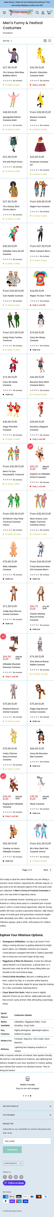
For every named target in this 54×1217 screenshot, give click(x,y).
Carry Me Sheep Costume (37, 339)
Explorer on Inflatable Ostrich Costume (40, 475)
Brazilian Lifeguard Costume (39, 428)
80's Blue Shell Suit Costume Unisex (39, 850)
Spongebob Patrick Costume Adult (12, 118)
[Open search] (37, 12)
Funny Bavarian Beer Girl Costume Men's (40, 568)
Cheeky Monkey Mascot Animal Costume (37, 617)
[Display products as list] (50, 40)
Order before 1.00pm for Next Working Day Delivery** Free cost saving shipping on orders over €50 (27, 3)
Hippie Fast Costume (40, 206)
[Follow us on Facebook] (5, 1177)
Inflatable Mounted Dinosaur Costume (11, 665)
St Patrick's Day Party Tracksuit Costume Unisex (13, 521)
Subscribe (12, 1149)
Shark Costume (37, 804)
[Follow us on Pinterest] (21, 1177)
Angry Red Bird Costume (10, 428)
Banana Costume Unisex (38, 118)
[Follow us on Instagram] (16, 1177)
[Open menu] (4, 12)
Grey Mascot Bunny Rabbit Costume (39, 663)
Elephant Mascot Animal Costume (11, 710)
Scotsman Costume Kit (39, 163)
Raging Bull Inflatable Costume (13, 805)
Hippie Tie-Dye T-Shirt (40, 296)
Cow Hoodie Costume (13, 296)
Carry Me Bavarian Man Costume (39, 755)
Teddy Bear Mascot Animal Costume (12, 612)
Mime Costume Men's (40, 251)
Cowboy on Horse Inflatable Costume (11, 850)
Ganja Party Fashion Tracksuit (12, 339)
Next (46, 870)
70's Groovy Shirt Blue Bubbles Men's (13, 74)
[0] (49, 12)
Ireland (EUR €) (10, 1163)
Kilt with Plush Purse (12, 162)
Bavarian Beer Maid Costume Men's (39, 383)
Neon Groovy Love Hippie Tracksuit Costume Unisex (39, 521)
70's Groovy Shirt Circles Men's (11, 208)
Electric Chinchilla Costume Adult (38, 74)
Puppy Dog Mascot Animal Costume (39, 710)
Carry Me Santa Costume (10, 383)
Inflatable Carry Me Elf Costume (13, 252)
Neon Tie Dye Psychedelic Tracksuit (13, 473)
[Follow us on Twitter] (10, 1177)
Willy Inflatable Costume (10, 568)
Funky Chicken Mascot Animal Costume (10, 756)
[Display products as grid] (45, 40)
